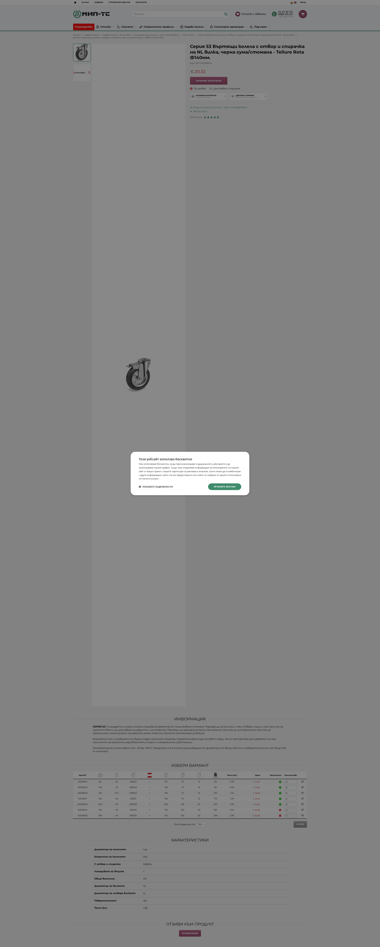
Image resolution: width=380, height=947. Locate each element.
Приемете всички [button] (225, 486)
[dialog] (190, 473)
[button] (156, 486)
